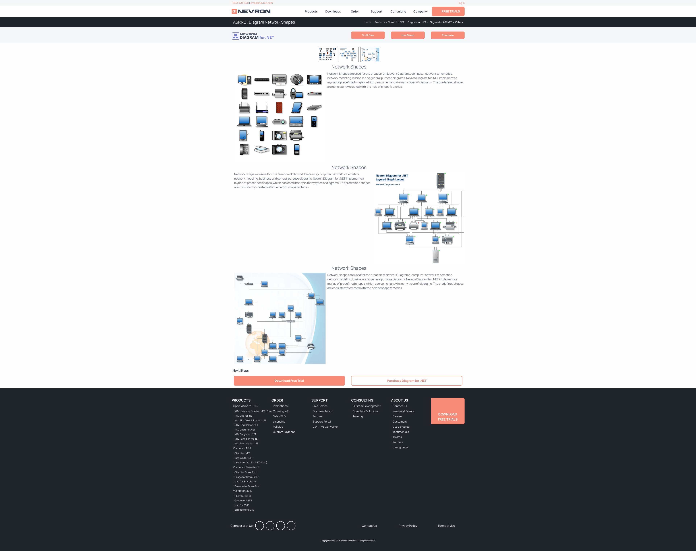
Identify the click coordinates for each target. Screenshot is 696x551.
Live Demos (320, 406)
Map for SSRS (242, 505)
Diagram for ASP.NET (441, 22)
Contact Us (400, 406)
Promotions (280, 406)
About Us (399, 400)
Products (311, 11)
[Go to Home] (251, 11)
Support (376, 11)
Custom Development (367, 406)
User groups (400, 447)
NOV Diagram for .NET (246, 425)
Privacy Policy (408, 526)
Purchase (448, 35)
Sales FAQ (279, 416)
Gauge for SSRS (243, 500)
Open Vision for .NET (246, 406)
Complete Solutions (365, 411)
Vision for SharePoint (246, 467)
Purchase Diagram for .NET (406, 381)
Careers (398, 416)
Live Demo (407, 35)
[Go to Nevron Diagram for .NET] (258, 36)
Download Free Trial (289, 381)
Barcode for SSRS (244, 509)
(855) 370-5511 (240, 3)
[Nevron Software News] (291, 525)
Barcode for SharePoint (247, 486)
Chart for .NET (242, 453)
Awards (397, 437)
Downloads (333, 11)
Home (368, 22)
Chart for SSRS (243, 496)
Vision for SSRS (242, 491)
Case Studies (401, 427)
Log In (461, 3)
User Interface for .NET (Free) (251, 462)
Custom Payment (284, 432)
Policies (278, 427)
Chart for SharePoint (246, 472)
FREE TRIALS (450, 11)
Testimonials (401, 432)
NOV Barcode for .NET (246, 443)
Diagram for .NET (417, 22)
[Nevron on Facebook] (259, 525)
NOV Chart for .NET (245, 429)
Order (355, 11)
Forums (317, 416)
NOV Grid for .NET (244, 415)
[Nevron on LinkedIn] (280, 525)
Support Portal (322, 421)
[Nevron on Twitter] (270, 525)
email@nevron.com (261, 3)
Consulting (398, 11)
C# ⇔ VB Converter (325, 427)
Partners (398, 442)
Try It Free (368, 35)
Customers (400, 421)
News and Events (403, 411)
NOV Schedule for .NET (247, 438)
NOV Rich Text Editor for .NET (250, 420)
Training (358, 416)
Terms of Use (446, 526)
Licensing (279, 421)
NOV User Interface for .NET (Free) (251, 411)
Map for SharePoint (245, 481)
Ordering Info (281, 411)
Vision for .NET (396, 22)
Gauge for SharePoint (246, 477)
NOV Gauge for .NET (245, 434)
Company (420, 11)
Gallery (459, 22)
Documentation (323, 411)
